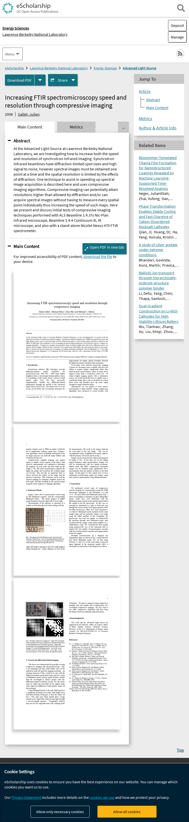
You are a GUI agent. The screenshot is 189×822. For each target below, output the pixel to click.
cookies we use (102, 797)
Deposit (177, 25)
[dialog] (94, 793)
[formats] (40, 80)
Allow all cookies (127, 811)
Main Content (26, 246)
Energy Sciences (105, 68)
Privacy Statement (26, 797)
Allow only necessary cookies (60, 811)
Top (180, 750)
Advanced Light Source (139, 68)
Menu (10, 54)
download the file (97, 256)
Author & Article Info (157, 128)
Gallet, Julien (29, 114)
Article (145, 91)
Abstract (22, 141)
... (123, 127)
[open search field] (181, 8)
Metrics (145, 118)
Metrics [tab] (76, 127)
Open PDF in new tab (107, 247)
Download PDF (19, 80)
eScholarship (14, 68)
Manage (176, 37)
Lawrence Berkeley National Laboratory (34, 34)
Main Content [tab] (29, 127)
